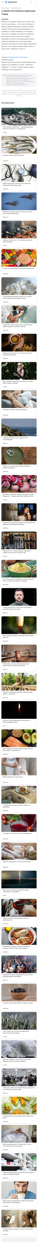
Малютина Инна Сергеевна (17, 57)
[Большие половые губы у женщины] (19, 403)
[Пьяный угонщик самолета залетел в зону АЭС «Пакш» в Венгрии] (19, 206)
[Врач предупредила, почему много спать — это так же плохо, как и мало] (19, 1138)
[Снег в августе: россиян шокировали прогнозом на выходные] (19, 1025)
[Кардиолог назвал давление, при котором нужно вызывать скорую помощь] (19, 319)
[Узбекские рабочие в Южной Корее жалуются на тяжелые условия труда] (19, 1081)
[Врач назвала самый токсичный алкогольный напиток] (19, 629)
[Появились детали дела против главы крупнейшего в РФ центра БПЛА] (19, 658)
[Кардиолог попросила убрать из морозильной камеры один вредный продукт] (19, 516)
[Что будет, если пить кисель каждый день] (19, 827)
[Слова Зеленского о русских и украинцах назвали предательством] (19, 601)
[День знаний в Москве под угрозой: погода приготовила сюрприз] (19, 375)
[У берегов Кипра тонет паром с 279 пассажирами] (19, 432)
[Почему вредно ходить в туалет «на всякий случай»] (19, 1223)
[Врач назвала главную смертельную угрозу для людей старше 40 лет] (19, 742)
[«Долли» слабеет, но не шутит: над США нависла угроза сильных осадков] (19, 1053)
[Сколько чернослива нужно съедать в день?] (19, 997)
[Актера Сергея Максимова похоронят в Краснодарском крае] (19, 714)
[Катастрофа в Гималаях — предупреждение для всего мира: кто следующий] (19, 121)
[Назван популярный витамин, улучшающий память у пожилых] (19, 686)
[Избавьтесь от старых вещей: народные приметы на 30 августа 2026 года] (19, 545)
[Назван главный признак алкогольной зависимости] (19, 912)
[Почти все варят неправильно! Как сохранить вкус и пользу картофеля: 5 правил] (19, 573)
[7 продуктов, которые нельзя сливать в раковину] (19, 799)
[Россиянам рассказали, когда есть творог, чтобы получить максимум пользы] (19, 290)
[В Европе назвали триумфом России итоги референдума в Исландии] (19, 968)
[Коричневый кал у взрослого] (19, 771)
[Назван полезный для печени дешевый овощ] (19, 262)
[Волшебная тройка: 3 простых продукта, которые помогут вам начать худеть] (19, 940)
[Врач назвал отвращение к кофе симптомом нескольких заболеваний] (19, 1195)
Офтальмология (16, 8)
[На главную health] (12, 2)
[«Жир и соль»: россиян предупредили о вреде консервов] (19, 460)
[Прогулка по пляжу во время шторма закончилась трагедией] (19, 884)
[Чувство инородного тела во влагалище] (19, 855)
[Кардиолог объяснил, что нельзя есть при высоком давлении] (19, 347)
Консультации (5, 8)
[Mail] (6, 2)
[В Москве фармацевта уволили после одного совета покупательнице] (19, 1166)
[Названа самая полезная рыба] (19, 149)
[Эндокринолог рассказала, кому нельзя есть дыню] (19, 1110)
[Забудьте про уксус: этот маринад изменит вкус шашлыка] (19, 234)
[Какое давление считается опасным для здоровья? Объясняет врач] (19, 177)
